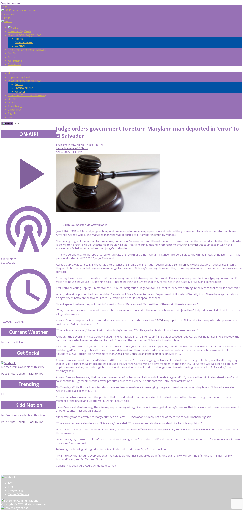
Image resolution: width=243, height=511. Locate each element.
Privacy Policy (16, 490)
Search (12, 117)
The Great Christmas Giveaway (27, 50)
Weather (20, 46)
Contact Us (14, 64)
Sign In (12, 113)
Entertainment (24, 42)
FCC (10, 483)
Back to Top (35, 373)
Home (11, 73)
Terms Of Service (18, 494)
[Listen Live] (28, 172)
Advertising (15, 60)
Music (11, 57)
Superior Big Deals (19, 31)
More (4, 394)
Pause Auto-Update (13, 373)
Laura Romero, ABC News (72, 148)
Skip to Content (11, 3)
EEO (10, 487)
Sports (19, 39)
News (37, 35)
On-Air (12, 53)
